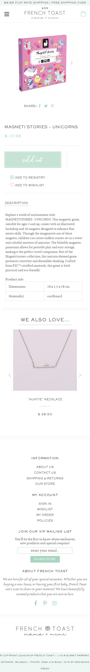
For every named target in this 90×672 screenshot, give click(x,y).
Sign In (45, 503)
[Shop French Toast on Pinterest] (45, 604)
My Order (45, 515)
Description (16, 203)
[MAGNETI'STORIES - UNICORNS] (42, 63)
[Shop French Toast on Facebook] (35, 604)
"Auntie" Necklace (45, 399)
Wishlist (45, 509)
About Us (45, 467)
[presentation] (10, 375)
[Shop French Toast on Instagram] (54, 604)
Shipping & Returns (45, 478)
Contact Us (45, 472)
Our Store (45, 484)
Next (71, 62)
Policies (45, 520)
